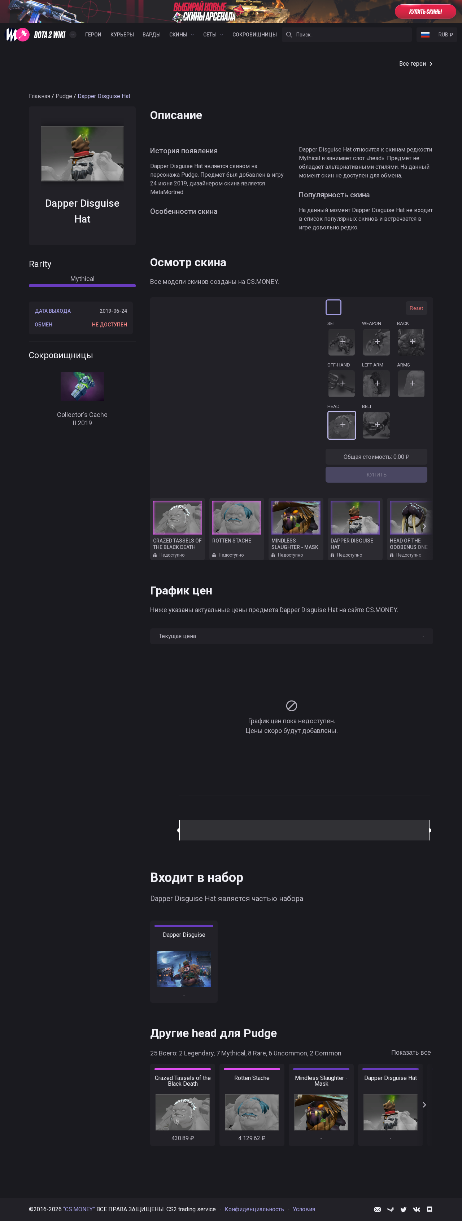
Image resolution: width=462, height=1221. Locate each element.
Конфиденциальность (254, 1209)
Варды (152, 35)
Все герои (412, 63)
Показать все (411, 1052)
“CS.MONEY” (79, 1209)
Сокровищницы (254, 35)
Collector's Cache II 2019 (82, 419)
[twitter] (403, 1209)
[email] (377, 1209)
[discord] (429, 1209)
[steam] (390, 1209)
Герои (93, 35)
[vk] (416, 1209)
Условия (304, 1209)
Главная (39, 96)
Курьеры (122, 35)
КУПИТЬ (377, 475)
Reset (416, 308)
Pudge (64, 96)
